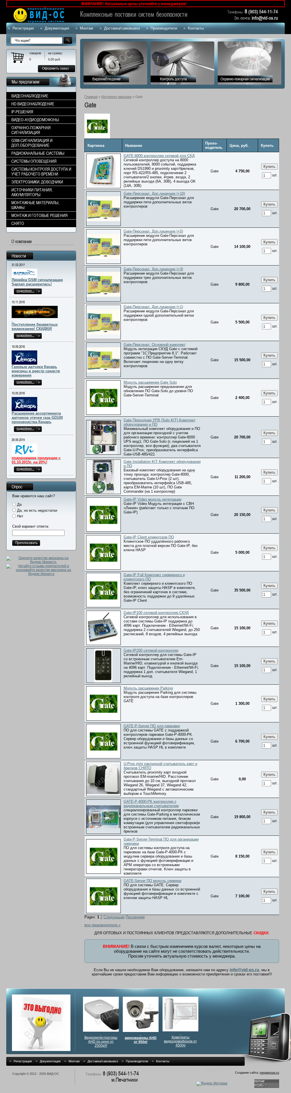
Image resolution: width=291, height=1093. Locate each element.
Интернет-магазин (116, 97)
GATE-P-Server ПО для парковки (152, 726)
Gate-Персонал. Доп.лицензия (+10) (154, 193)
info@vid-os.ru (244, 969)
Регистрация (23, 28)
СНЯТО (17, 223)
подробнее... (25, 290)
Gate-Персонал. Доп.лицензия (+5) (153, 231)
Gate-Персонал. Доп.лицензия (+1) (153, 307)
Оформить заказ (55, 68)
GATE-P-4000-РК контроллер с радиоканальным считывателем (151, 803)
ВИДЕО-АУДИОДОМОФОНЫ (35, 119)
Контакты (196, 28)
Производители (164, 28)
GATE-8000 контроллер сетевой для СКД (159, 156)
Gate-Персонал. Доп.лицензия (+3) (153, 269)
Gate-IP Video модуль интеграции (152, 499)
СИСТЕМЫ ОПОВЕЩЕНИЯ (34, 161)
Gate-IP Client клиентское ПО (149, 537)
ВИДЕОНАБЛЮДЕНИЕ (29, 95)
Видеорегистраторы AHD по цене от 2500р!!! (100, 1042)
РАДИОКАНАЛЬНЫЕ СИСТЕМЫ (37, 153)
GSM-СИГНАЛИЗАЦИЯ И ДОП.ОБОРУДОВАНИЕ (32, 143)
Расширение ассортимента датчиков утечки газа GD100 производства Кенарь (37, 417)
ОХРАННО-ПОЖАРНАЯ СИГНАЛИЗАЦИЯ (31, 130)
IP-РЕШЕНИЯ (22, 111)
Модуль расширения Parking (148, 688)
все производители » (102, 925)
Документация (57, 28)
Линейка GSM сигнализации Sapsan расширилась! (37, 282)
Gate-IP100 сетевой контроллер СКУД (156, 613)
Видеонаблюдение (106, 79)
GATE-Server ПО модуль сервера (152, 881)
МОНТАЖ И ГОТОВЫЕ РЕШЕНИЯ (39, 215)
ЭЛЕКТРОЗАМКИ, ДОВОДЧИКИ (37, 181)
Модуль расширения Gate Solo (150, 382)
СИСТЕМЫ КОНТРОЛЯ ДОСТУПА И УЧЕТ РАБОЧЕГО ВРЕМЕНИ (41, 171)
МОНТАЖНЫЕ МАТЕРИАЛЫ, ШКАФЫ (35, 205)
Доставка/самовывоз (122, 28)
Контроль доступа (173, 79)
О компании (21, 241)
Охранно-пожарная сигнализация (245, 79)
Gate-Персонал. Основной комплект (155, 344)
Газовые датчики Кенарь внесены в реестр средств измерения (36, 371)
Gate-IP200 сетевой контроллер (151, 650)
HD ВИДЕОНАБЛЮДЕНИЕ (32, 103)
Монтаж (86, 28)
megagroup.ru (269, 1072)
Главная (91, 97)
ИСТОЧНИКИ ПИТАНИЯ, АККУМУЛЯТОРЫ (32, 192)
